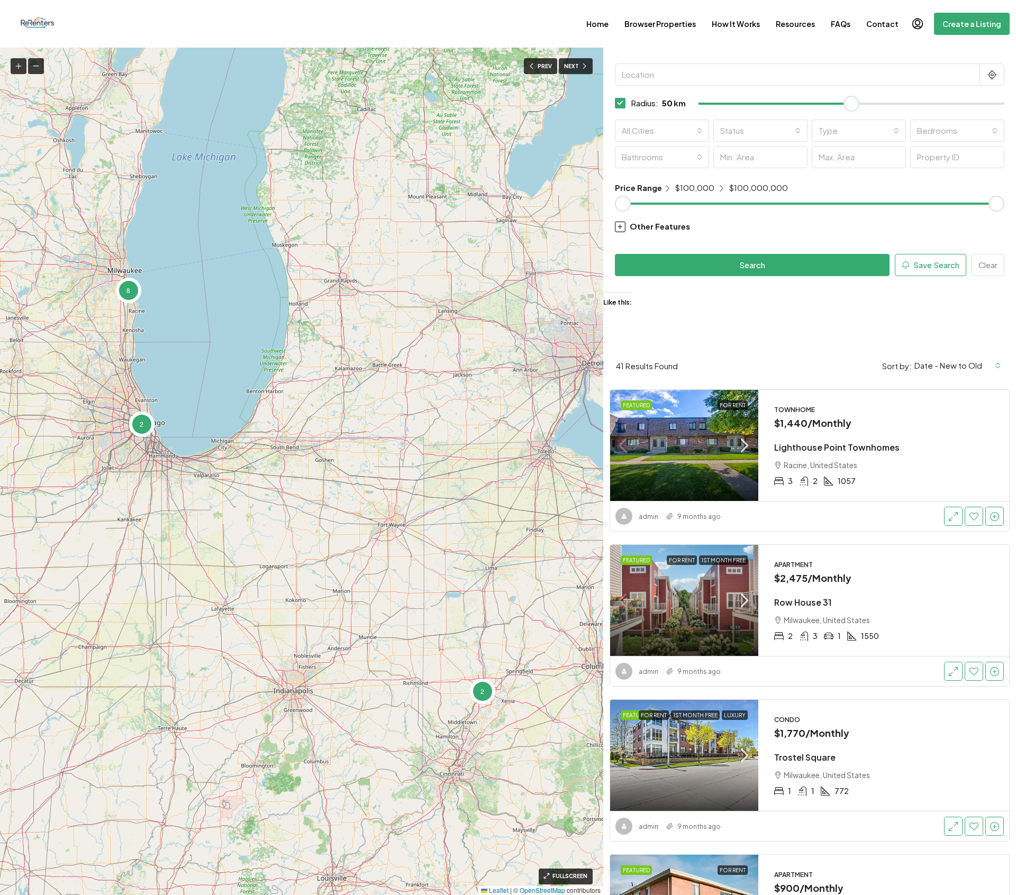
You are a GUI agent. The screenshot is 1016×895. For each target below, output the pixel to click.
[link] (684, 445)
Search (752, 265)
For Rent (733, 405)
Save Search (935, 265)
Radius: (644, 103)
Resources (795, 24)
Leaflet (498, 889)
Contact (882, 24)
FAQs (840, 24)
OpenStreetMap (542, 889)
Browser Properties (660, 24)
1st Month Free (723, 560)
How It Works (736, 24)
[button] (482, 691)
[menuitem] (917, 24)
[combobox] (662, 131)
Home (597, 24)
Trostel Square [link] (805, 757)
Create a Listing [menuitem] (971, 24)
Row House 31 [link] (802, 602)
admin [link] (648, 516)
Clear (987, 265)
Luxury (735, 715)
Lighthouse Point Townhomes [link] (837, 447)
